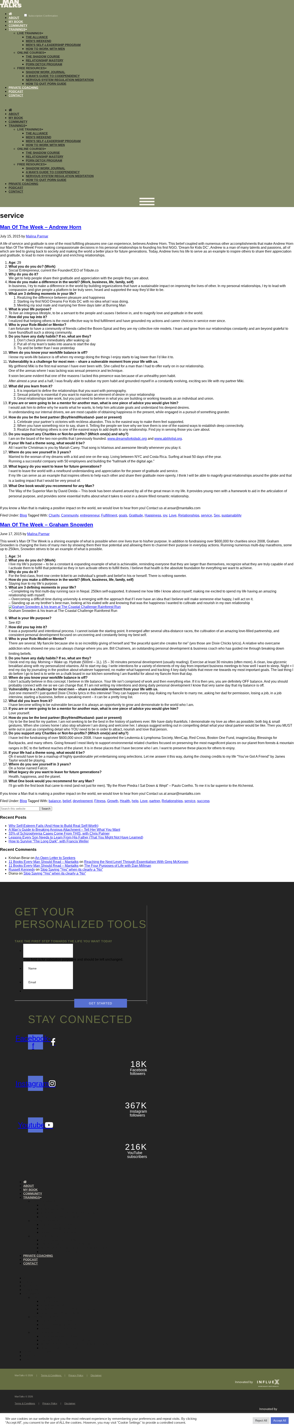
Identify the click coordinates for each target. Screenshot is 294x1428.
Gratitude (136, 515)
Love (172, 515)
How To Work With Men (45, 48)
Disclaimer (96, 1375)
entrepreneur (89, 515)
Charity (54, 515)
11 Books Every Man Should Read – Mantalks (44, 862)
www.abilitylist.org (168, 438)
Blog (23, 515)
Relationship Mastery (44, 60)
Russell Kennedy (22, 869)
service (206, 515)
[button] (147, 103)
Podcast (16, 91)
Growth (112, 801)
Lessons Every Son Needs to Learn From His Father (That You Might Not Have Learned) (76, 837)
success (203, 801)
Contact (16, 95)
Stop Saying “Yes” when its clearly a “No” (71, 869)
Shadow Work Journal (45, 72)
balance (55, 801)
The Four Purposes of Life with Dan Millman (117, 865)
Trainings (17, 29)
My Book (16, 21)
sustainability (231, 515)
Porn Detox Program (44, 64)
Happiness (153, 515)
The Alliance (37, 37)
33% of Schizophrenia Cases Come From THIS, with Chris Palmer (59, 833)
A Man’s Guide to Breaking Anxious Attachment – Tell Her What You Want (64, 829)
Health (125, 801)
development (83, 801)
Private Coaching (23, 87)
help (135, 801)
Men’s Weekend (38, 41)
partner (154, 801)
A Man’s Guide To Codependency (53, 76)
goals (123, 515)
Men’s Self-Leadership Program (53, 45)
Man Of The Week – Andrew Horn (40, 227)
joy (165, 515)
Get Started (100, 1003)
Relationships (188, 515)
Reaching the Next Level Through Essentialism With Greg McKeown (136, 862)
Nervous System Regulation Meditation (60, 80)
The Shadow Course (43, 56)
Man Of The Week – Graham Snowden (46, 525)
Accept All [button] (279, 1420)
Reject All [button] (261, 1420)
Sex (217, 515)
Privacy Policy (75, 1375)
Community (18, 25)
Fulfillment (109, 515)
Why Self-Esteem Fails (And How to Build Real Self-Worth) (53, 826)
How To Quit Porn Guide (46, 83)
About (14, 17)
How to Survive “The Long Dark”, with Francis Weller (49, 841)
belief (67, 801)
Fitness (99, 801)
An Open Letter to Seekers (55, 858)
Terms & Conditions (51, 1375)
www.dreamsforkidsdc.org (127, 438)
